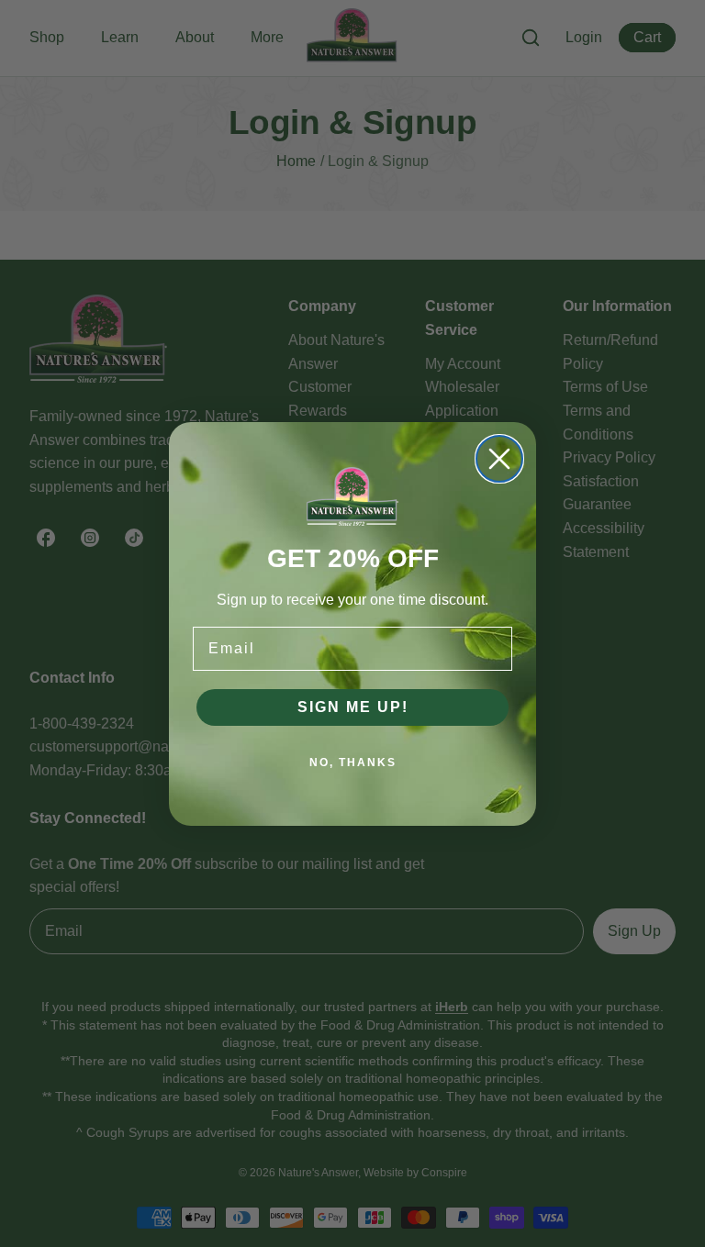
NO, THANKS (353, 762)
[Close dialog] (499, 459)
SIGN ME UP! (352, 707)
